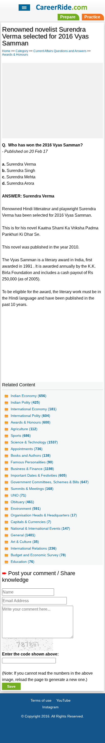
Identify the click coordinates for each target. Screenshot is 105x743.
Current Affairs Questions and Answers (59, 51)
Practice (92, 17)
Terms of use (41, 700)
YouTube (63, 700)
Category (22, 51)
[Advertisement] (52, 99)
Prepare (67, 17)
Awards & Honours (15, 54)
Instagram (50, 707)
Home (6, 51)
